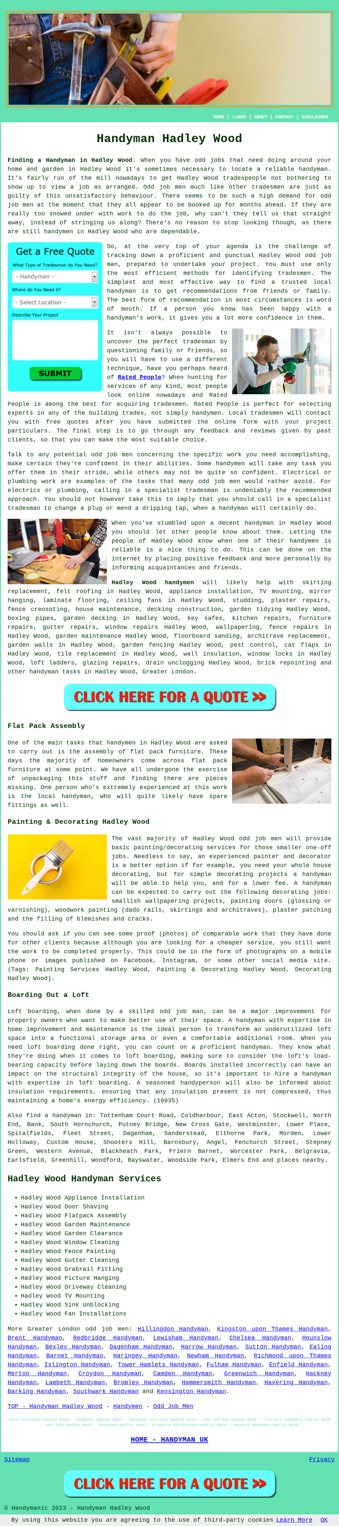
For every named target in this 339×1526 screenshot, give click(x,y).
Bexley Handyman (73, 1347)
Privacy (322, 1459)
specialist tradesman (181, 490)
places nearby (300, 1160)
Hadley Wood (310, 523)
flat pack (209, 760)
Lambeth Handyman (75, 1382)
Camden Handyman (183, 1373)
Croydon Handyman (109, 1373)
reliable (126, 550)
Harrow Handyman (209, 1347)
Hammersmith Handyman (219, 1382)
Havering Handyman (296, 1382)
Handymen (127, 1406)
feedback (232, 558)
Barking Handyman (37, 1391)
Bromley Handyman (143, 1382)
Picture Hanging (92, 1278)
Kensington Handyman (191, 1391)
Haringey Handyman (145, 1356)
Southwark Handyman (106, 1391)
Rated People (140, 377)
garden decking (90, 618)
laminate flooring (75, 600)
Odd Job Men (173, 1406)
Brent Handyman (35, 1338)
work (48, 481)
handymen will (240, 463)
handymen (58, 231)
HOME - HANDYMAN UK (169, 1440)
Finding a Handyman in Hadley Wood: (72, 160)
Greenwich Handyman (259, 1373)
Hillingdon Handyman (173, 1329)
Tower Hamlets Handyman (158, 1364)
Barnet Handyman (74, 1356)
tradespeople (244, 178)
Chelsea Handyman (260, 1338)
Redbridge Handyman (107, 1338)
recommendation (195, 300)
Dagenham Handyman (141, 1347)
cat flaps (301, 645)
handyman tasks (54, 671)
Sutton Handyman (273, 1347)
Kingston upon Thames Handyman (272, 1329)
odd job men (112, 454)
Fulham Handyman (234, 1364)
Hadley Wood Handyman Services (84, 1179)
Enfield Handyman (298, 1364)
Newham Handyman (215, 1356)
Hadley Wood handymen (153, 582)
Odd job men (164, 187)
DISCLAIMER (315, 117)
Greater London (167, 671)
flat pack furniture (165, 751)
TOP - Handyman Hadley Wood (55, 1406)
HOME (219, 117)
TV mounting (280, 591)
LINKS (239, 117)
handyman (313, 169)
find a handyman (53, 1115)
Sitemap (17, 1459)
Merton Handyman (37, 1373)
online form (236, 422)
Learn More (294, 1520)
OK (324, 1520)
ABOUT (260, 117)
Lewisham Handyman (186, 1338)
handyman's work (134, 318)
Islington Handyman (77, 1364)
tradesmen (294, 273)
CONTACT (284, 117)
